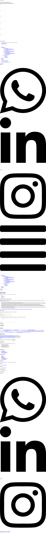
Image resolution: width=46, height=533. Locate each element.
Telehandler (6, 57)
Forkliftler (6, 56)
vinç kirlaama (15, 332)
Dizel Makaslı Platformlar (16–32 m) (9, 49)
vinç (10, 332)
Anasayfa (2, 355)
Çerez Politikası (8, 531)
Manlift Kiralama (3, 47)
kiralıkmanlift (16, 329)
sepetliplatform (32, 331)
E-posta (1, 314)
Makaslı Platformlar (6, 48)
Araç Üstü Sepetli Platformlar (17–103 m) (10, 53)
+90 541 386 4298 (3, 43)
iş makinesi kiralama (7, 329)
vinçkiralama (12, 332)
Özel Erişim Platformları (6, 52)
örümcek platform (19, 332)
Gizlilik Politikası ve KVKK (3, 531)
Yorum (1, 322)
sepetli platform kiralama (39, 331)
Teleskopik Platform (7, 54)
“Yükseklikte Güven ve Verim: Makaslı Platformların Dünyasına (7, 336)
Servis (2, 286)
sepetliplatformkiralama (2, 332)
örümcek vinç (29, 332)
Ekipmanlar (5, 55)
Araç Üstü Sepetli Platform (4, 358)
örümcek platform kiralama (25, 332)
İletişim (2, 59)
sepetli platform (26, 331)
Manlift (6, 331)
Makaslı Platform (31, 329)
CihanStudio (5, 532)
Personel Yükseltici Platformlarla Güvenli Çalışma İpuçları (6, 335)
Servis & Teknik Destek (4, 359)
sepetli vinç (5, 332)
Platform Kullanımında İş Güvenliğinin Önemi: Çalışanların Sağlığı (7, 337)
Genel (2, 326)
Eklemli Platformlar (6, 50)
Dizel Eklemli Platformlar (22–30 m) (9, 51)
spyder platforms (7, 332)
